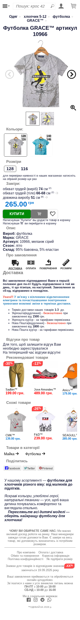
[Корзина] (73, 6)
